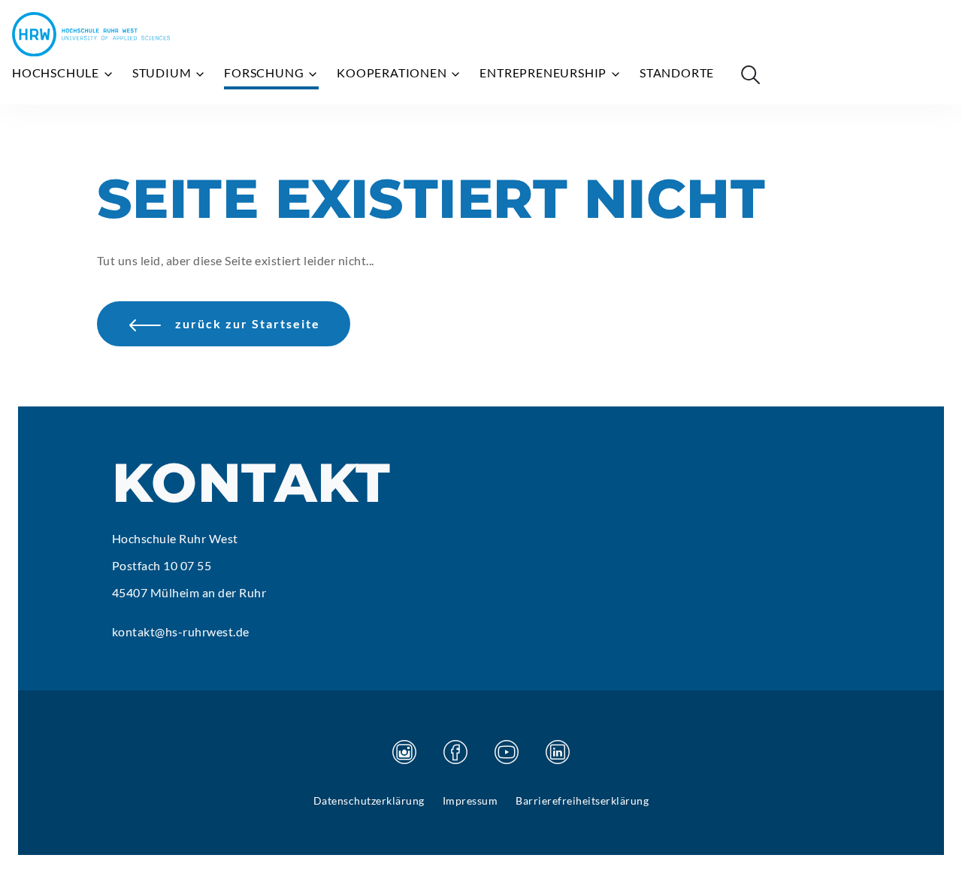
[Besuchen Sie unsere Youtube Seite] (506, 752)
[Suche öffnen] (750, 74)
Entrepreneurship (544, 72)
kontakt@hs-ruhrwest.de (181, 631)
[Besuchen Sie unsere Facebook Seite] (455, 752)
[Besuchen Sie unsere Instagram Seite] (404, 752)
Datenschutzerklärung (369, 800)
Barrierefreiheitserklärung (582, 800)
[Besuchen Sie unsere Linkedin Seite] (557, 752)
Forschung (265, 72)
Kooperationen (393, 72)
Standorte (677, 72)
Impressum (470, 800)
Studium (163, 72)
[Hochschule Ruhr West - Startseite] (91, 34)
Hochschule (57, 72)
